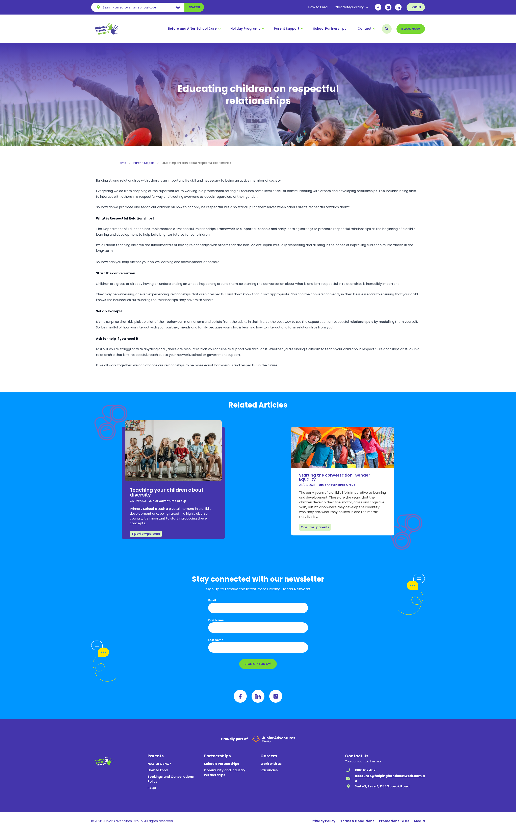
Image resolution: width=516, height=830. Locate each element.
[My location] (178, 7)
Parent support (143, 163)
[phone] (348, 770)
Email (212, 600)
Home (122, 163)
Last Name (215, 640)
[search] (387, 29)
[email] (348, 778)
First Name (216, 620)
